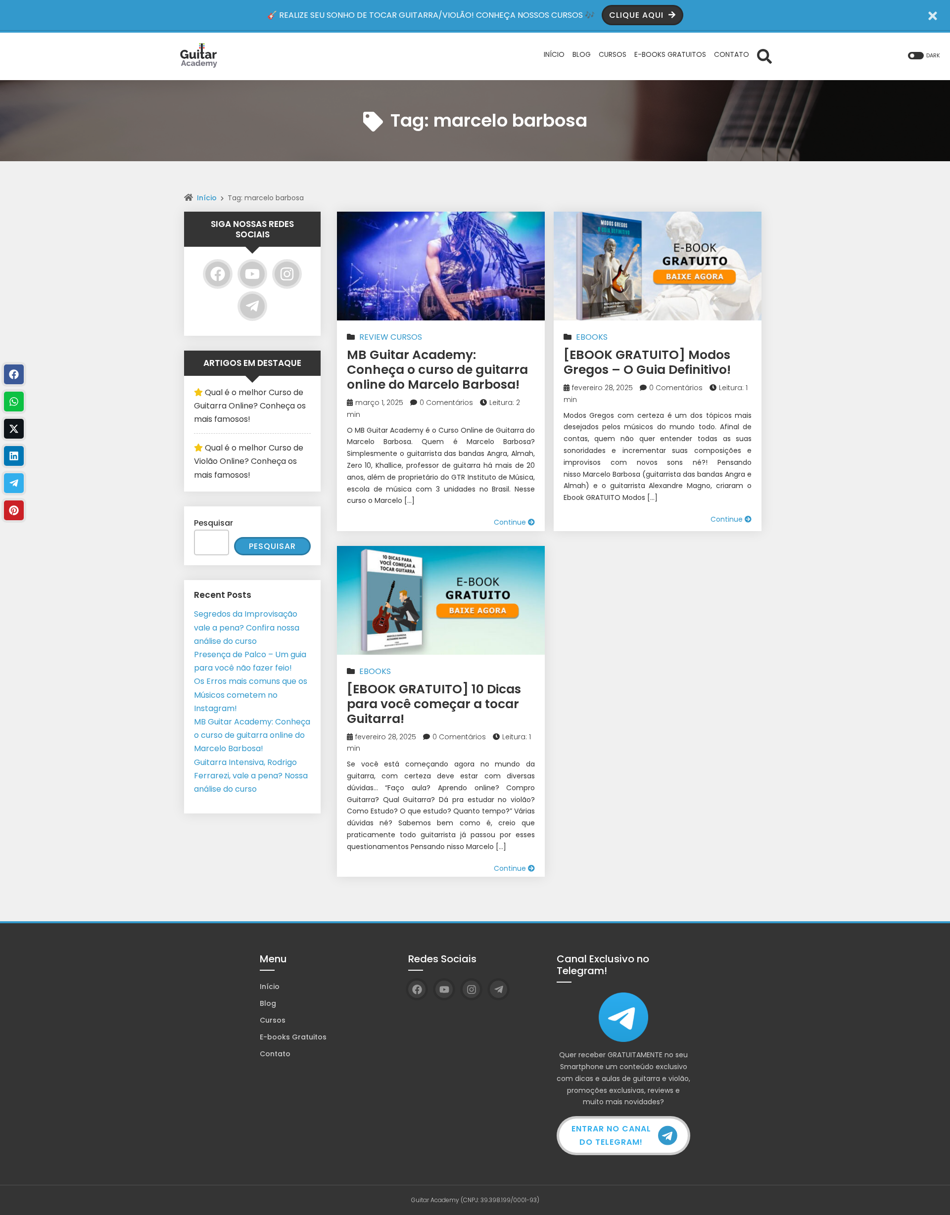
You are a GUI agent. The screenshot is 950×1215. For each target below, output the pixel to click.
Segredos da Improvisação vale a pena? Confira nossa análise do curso (246, 627)
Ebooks (592, 337)
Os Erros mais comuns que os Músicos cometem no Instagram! (250, 694)
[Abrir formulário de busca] (764, 55)
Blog (268, 1003)
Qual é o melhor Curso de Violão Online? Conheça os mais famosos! (248, 461)
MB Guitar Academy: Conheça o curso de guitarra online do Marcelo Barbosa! (437, 369)
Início (207, 198)
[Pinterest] (14, 510)
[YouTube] (252, 274)
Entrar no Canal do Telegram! (611, 1135)
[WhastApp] (14, 401)
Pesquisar (213, 523)
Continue (511, 522)
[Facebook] (217, 274)
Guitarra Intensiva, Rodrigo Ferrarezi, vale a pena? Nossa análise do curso (251, 776)
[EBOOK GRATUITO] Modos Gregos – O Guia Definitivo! (647, 362)
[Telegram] (252, 306)
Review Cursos (390, 337)
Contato (275, 1054)
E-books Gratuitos (293, 1037)
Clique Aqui (637, 15)
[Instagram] (287, 274)
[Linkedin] (14, 456)
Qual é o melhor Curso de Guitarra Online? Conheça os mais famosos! (250, 406)
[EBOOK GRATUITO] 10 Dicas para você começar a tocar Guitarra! (434, 703)
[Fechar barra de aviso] (933, 15)
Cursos (272, 1020)
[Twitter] (14, 429)
